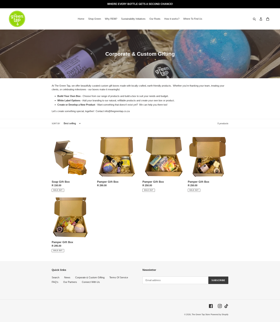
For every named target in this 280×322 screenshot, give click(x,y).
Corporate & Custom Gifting (90, 277)
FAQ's (55, 282)
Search (55, 277)
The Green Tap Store (201, 314)
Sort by (56, 123)
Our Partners (70, 282)
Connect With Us (91, 282)
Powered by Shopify (219, 314)
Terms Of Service (118, 277)
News (67, 277)
